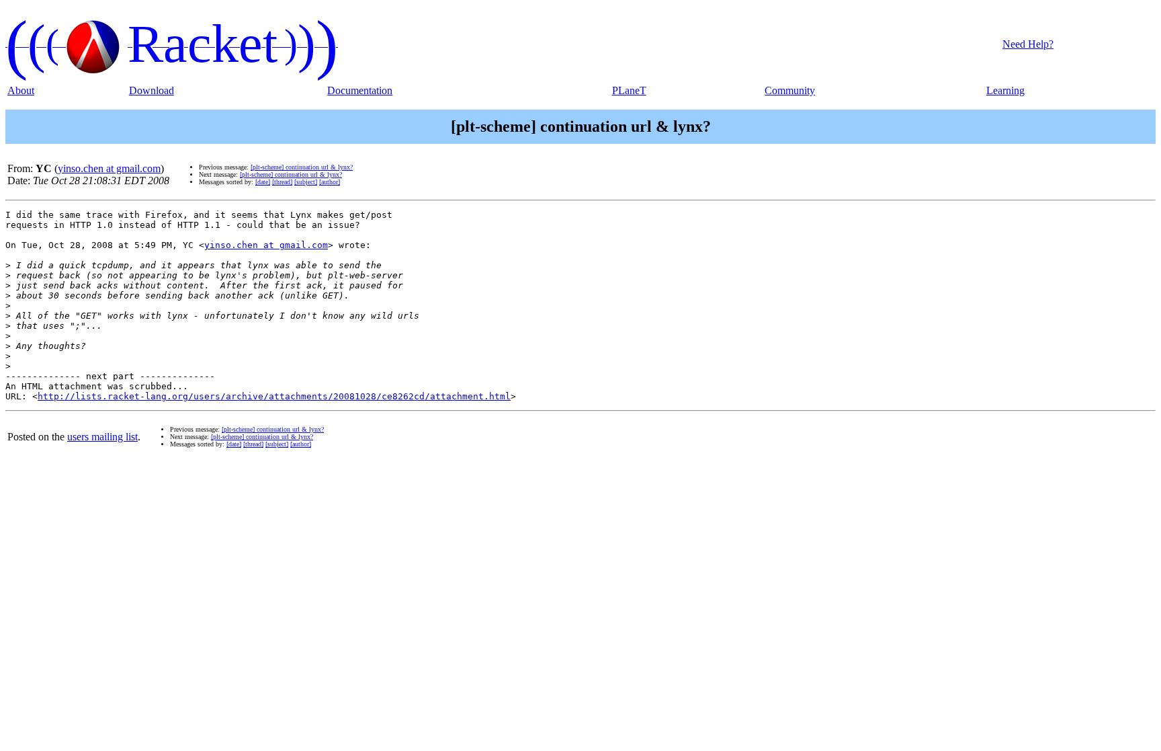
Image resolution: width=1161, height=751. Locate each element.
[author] (329, 182)
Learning (1005, 90)
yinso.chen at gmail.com (109, 168)
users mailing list (102, 436)
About (20, 90)
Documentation (359, 90)
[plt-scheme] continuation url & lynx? (302, 167)
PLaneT (629, 90)
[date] (262, 182)
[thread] (282, 182)
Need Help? (1028, 44)
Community (790, 90)
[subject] (305, 182)
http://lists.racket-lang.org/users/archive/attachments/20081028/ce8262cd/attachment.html (274, 396)
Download (151, 90)
